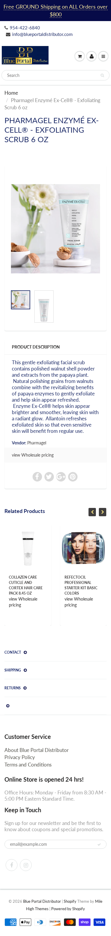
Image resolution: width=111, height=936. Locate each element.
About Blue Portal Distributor (36, 750)
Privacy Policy (19, 757)
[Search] (102, 75)
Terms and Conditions (28, 764)
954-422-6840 (25, 27)
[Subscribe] (99, 844)
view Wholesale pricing (33, 454)
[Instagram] (26, 865)
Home (11, 93)
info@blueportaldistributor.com (42, 34)
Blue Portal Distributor (42, 901)
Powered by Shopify (68, 908)
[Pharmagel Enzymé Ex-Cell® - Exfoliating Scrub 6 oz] (55, 228)
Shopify (70, 901)
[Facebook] (11, 865)
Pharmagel (36, 442)
